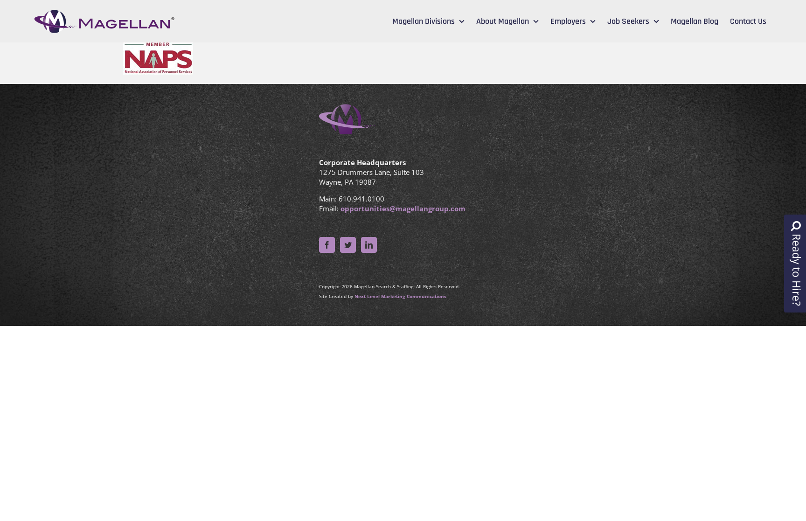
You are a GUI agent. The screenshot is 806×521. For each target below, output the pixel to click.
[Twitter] (348, 245)
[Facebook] (327, 245)
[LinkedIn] (369, 245)
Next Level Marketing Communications (400, 296)
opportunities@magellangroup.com (403, 208)
